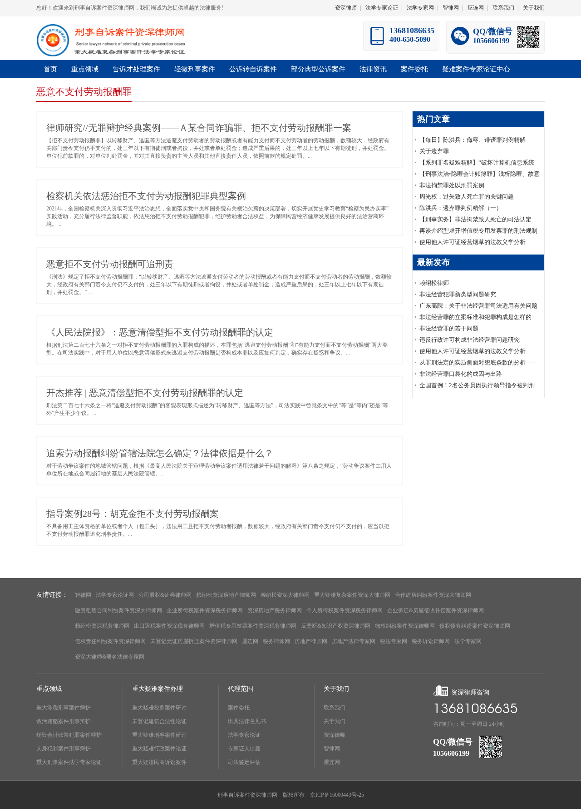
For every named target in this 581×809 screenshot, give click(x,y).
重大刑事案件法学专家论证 (69, 762)
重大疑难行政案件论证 (159, 748)
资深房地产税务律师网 (274, 610)
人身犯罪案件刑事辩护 (63, 748)
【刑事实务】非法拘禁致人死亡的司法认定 (475, 219)
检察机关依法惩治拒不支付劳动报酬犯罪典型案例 (146, 196)
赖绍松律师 (434, 283)
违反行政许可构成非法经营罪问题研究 (469, 339)
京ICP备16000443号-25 (337, 795)
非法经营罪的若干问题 (448, 328)
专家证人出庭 (244, 748)
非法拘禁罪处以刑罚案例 (451, 185)
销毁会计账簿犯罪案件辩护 (69, 735)
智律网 (451, 8)
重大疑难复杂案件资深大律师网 (352, 595)
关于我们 (534, 8)
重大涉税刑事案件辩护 (63, 707)
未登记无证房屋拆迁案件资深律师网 (193, 641)
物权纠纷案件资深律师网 (405, 626)
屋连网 (476, 8)
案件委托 (239, 707)
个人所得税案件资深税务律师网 (344, 610)
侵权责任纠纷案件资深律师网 (110, 641)
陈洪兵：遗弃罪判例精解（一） (460, 208)
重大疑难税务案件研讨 (159, 707)
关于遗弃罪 (434, 151)
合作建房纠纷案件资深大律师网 (433, 595)
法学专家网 (420, 8)
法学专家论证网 (115, 595)
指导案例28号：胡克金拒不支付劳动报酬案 (132, 514)
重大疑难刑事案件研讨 (159, 735)
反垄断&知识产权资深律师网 (335, 626)
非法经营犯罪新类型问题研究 (457, 294)
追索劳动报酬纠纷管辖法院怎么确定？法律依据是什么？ (159, 453)
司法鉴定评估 (244, 762)
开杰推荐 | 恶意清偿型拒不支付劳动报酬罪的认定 (144, 393)
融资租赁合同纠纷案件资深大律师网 (118, 610)
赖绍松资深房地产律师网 (226, 595)
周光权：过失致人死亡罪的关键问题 (466, 196)
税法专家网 (393, 641)
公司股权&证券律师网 (165, 595)
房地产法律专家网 (353, 641)
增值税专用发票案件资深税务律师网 (252, 626)
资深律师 (346, 8)
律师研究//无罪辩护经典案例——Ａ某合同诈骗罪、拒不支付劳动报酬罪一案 (198, 128)
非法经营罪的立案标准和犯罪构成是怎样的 (475, 317)
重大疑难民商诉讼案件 (159, 762)
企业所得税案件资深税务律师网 (205, 610)
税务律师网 (276, 641)
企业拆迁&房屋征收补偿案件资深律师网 (435, 610)
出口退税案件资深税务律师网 (169, 626)
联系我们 (503, 8)
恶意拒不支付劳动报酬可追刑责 (109, 264)
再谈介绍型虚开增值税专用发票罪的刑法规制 (478, 230)
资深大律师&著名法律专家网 (109, 657)
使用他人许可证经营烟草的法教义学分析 (472, 242)
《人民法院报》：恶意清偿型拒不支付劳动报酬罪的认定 (159, 332)
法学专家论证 (381, 8)
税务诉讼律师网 (431, 641)
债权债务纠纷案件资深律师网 (474, 626)
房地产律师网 (311, 641)
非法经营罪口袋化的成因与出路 (460, 373)
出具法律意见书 (247, 721)
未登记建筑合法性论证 (159, 721)
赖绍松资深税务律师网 (102, 626)
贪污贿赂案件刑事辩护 (63, 721)
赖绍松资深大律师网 (285, 595)
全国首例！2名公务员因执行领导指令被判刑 (477, 385)
